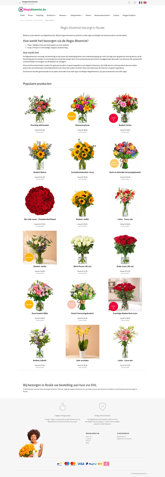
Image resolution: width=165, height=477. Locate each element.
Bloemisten (28, 20)
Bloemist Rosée (49, 20)
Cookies (88, 439)
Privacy (88, 441)
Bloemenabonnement (102, 15)
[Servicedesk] (135, 2)
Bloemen (62, 15)
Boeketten (51, 15)
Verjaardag (39, 15)
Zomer (22, 15)
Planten (88, 15)
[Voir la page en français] (140, 2)
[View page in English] (144, 2)
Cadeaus (116, 15)
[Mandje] (129, 2)
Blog (87, 443)
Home (22, 20)
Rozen (30, 15)
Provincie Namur (38, 20)
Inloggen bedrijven (129, 15)
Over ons (88, 437)
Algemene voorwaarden (124, 439)
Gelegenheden (75, 15)
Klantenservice (121, 437)
